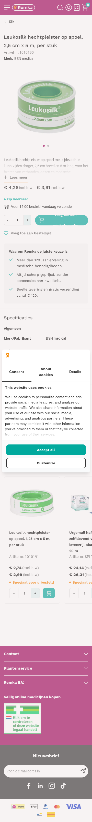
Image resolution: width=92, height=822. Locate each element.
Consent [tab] (16, 372)
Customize (46, 463)
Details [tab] (75, 372)
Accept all (46, 450)
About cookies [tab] (46, 372)
